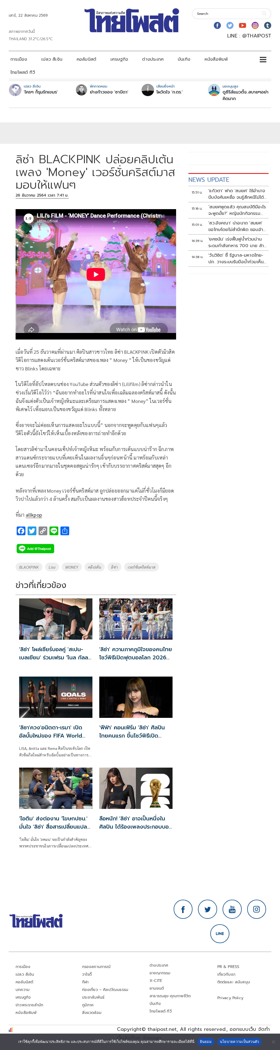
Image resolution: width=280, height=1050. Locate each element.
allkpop (34, 514)
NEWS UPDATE (208, 179)
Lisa (52, 567)
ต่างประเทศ (153, 59)
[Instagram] (255, 25)
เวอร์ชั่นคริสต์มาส (141, 567)
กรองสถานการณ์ (96, 967)
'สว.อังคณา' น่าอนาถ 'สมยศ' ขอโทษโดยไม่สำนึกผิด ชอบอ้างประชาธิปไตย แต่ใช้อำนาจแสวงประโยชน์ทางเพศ (237, 226)
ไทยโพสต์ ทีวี (22, 72)
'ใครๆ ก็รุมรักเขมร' (41, 92)
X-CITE (156, 981)
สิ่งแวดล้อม (91, 1013)
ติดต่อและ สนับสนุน (233, 982)
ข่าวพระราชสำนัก (29, 1005)
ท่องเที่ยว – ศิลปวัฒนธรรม (105, 990)
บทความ (23, 990)
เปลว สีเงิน (51, 59)
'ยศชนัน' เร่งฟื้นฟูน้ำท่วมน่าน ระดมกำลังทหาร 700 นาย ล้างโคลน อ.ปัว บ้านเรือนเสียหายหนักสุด (237, 242)
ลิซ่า (114, 567)
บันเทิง (184, 59)
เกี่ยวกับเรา (226, 974)
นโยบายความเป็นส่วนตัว (239, 1041)
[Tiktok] (267, 25)
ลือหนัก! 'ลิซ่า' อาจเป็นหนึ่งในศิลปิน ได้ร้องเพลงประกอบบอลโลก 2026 (135, 826)
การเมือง (18, 59)
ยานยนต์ (157, 988)
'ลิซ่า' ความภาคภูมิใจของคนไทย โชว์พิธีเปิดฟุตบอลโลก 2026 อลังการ (135, 657)
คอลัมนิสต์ (86, 59)
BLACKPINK (29, 567)
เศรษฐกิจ (119, 59)
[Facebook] (217, 25)
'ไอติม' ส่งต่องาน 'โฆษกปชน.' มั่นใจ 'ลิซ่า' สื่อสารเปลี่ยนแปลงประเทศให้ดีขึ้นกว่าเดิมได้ (55, 826)
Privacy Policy (230, 998)
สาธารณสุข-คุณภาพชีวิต (170, 996)
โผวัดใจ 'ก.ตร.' (169, 92)
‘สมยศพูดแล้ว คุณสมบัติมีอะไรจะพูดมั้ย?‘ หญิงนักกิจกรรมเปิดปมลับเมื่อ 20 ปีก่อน (237, 210)
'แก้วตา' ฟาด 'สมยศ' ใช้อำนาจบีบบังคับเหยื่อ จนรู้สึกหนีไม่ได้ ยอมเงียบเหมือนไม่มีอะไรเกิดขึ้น (237, 194)
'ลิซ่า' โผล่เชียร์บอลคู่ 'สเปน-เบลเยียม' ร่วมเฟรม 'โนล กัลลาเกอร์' (54, 657)
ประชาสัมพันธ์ (93, 997)
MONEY (71, 567)
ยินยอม (206, 1041)
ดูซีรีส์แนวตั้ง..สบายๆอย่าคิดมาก (246, 95)
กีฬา (85, 982)
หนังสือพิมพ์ (216, 59)
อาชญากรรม (160, 973)
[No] (273, 1042)
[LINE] (220, 934)
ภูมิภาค (88, 1005)
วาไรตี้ (87, 974)
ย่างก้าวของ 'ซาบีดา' (109, 92)
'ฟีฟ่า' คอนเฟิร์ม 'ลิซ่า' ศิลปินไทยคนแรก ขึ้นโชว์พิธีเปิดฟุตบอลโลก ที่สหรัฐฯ (132, 735)
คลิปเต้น (94, 567)
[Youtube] (242, 25)
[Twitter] (230, 25)
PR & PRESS (228, 967)
